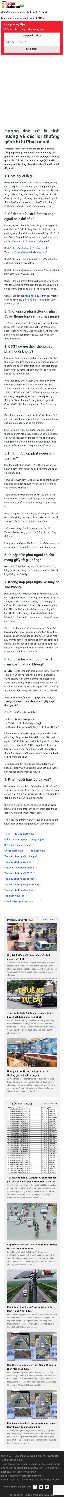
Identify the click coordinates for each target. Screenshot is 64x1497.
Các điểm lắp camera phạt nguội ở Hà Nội (24, 12)
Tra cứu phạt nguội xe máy (19, 878)
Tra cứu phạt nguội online (18, 890)
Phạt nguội (38, 839)
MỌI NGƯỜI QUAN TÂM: (20, 919)
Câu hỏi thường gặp (48, 1455)
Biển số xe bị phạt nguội (17, 845)
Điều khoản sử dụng (24, 1455)
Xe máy (21, 29)
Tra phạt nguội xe (14, 895)
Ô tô (9, 29)
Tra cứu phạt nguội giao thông (21, 884)
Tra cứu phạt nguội (24, 833)
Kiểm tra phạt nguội (15, 839)
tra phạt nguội (33, 295)
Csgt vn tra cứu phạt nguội (19, 867)
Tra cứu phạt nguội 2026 (18, 873)
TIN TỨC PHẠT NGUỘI (19, 1103)
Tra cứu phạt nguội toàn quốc (21, 856)
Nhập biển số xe (32, 35)
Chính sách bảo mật (12, 1459)
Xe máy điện (37, 29)
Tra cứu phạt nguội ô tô (17, 862)
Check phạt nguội (14, 850)
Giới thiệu (6, 1455)
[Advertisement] (32, 90)
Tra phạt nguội (37, 850)
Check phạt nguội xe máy (18, 901)
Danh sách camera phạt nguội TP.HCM (22, 18)
